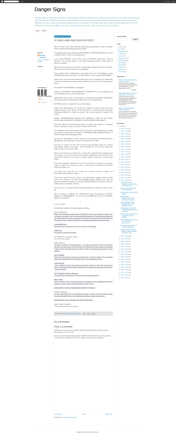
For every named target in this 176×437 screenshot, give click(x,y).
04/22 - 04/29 (125, 236)
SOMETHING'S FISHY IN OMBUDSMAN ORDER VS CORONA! (129, 209)
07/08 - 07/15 (125, 154)
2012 (120, 126)
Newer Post (58, 414)
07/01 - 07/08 (125, 157)
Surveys (121, 56)
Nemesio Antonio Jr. (43, 56)
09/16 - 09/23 (125, 128)
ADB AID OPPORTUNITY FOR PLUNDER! (128, 189)
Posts (41, 99)
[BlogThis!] (89, 314)
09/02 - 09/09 (125, 133)
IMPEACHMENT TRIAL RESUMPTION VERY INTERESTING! (127, 204)
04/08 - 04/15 (125, 241)
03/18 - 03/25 (125, 249)
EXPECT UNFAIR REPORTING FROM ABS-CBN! (128, 80)
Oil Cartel (122, 71)
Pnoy (120, 49)
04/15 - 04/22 (125, 238)
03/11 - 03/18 (125, 251)
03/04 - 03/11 (125, 254)
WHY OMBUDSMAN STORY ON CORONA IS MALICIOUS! (129, 221)
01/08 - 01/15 (125, 275)
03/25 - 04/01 (125, 246)
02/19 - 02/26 (125, 259)
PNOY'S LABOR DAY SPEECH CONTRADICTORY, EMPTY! (129, 215)
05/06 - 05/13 (125, 177)
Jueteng (121, 69)
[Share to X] (91, 314)
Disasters (121, 65)
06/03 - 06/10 (125, 167)
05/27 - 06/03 (125, 170)
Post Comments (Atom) (70, 417)
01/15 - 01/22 (125, 272)
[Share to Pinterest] (95, 314)
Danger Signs (50, 9)
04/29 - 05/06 (125, 180)
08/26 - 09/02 (125, 136)
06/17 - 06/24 (125, 162)
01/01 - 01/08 (125, 277)
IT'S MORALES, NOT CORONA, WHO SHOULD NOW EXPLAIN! (129, 184)
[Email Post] (83, 313)
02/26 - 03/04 (125, 257)
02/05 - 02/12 (125, 264)
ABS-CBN (121, 62)
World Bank (122, 60)
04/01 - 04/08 (125, 244)
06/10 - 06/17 (125, 164)
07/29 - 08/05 (125, 146)
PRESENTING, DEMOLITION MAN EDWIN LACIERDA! (127, 198)
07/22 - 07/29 (125, 149)
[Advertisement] (83, 398)
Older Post (109, 414)
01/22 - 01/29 (125, 269)
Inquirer (121, 67)
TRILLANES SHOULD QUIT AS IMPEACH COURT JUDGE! (128, 94)
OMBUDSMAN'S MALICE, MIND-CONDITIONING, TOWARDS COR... (128, 231)
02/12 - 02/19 (125, 262)
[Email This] (87, 314)
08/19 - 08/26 (125, 139)
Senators (121, 53)
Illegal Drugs (123, 58)
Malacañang (122, 51)
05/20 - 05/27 (125, 172)
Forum (44, 30)
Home (37, 30)
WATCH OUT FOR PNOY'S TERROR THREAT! (127, 109)
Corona (121, 47)
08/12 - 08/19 (125, 141)
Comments (43, 102)
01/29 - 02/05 (125, 267)
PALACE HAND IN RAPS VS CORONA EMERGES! (128, 226)
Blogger (96, 432)
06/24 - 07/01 (125, 159)
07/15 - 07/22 (125, 152)
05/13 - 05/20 (125, 175)
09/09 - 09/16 (125, 131)
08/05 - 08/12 (125, 144)
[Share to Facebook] (93, 314)
